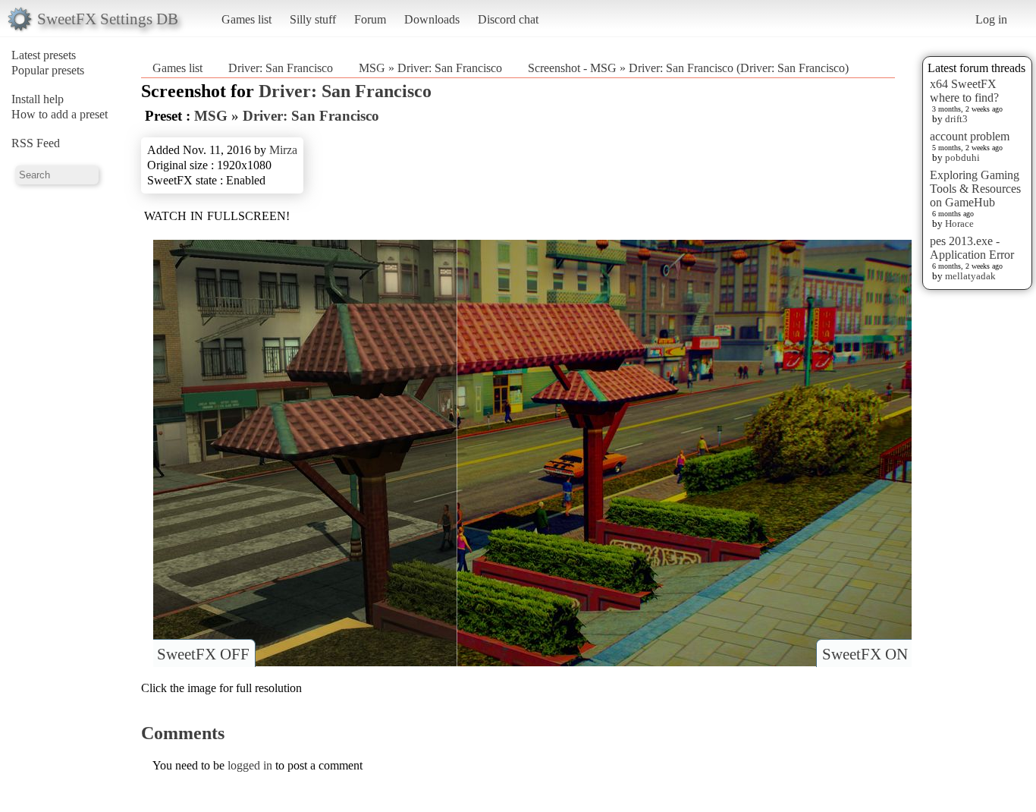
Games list (246, 19)
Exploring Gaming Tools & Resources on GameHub (975, 188)
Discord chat (508, 19)
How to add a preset (59, 114)
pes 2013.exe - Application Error (972, 247)
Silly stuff (313, 19)
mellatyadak (970, 276)
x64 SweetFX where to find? (964, 90)
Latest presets (43, 55)
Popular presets (47, 70)
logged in (250, 765)
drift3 (956, 118)
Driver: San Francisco (280, 67)
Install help (37, 99)
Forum (370, 19)
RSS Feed (35, 143)
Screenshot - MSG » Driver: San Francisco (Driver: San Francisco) (688, 67)
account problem (969, 136)
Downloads (432, 19)
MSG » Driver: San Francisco (430, 67)
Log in (991, 19)
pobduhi (962, 157)
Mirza (283, 149)
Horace (959, 223)
